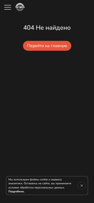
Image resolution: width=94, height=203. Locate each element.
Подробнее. (16, 191)
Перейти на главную (47, 46)
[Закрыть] (82, 185)
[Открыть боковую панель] (7, 7)
